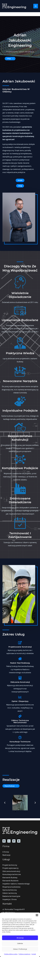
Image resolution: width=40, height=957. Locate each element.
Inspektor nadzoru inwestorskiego (16, 883)
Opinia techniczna (9, 890)
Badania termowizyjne (11, 896)
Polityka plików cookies (11, 954)
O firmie (5, 852)
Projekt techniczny (9, 865)
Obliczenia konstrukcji (11, 871)
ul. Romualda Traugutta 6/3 (13, 909)
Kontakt (33, 954)
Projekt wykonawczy (10, 868)
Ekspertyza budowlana (11, 887)
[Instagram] (18, 841)
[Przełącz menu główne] (35, 6)
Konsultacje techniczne (11, 874)
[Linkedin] (13, 841)
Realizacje (6, 855)
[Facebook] (4, 841)
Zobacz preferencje (20, 949)
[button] (37, 915)
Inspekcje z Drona (9, 899)
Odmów (20, 943)
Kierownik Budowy (9, 877)
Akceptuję (20, 938)
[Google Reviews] (8, 841)
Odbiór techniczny (9, 893)
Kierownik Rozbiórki (10, 880)
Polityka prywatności (24, 954)
